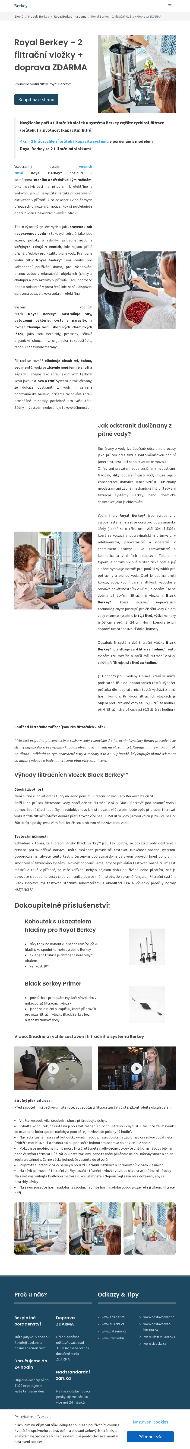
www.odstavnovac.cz (158, 1317)
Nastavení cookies (150, 1422)
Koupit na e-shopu (36, 99)
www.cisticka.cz (154, 1343)
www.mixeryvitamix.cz (159, 1336)
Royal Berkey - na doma (70, 16)
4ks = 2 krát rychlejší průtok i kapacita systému (64, 141)
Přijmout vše (150, 1436)
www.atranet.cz (113, 1317)
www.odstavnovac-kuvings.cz (157, 1327)
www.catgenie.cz (114, 1331)
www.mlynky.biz (113, 1338)
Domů (19, 16)
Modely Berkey (38, 16)
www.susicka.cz (113, 1324)
